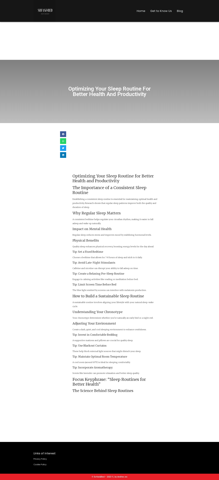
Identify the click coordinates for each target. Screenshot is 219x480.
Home (141, 11)
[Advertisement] (109, 41)
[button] (63, 134)
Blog (180, 11)
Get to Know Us (161, 11)
